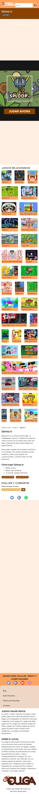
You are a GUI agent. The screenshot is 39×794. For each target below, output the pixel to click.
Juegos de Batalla (7, 477)
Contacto (6, 706)
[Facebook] (19, 497)
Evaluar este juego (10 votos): (10, 486)
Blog (4, 691)
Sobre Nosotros (9, 696)
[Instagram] (29, 683)
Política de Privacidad (11, 701)
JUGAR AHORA (19, 111)
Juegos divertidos (22, 477)
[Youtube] (22, 683)
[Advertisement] (19, 40)
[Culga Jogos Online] (19, 780)
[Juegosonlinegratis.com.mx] (9, 3)
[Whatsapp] (26, 497)
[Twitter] (12, 497)
